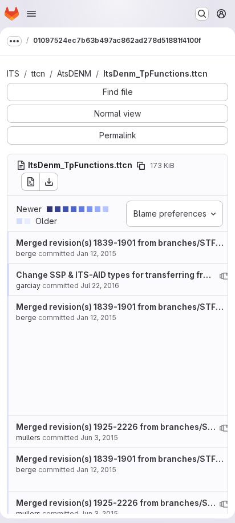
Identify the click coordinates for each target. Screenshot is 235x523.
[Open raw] (30, 182)
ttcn (38, 73)
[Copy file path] (141, 166)
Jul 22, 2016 (99, 285)
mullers (28, 437)
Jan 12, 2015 (96, 253)
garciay (28, 285)
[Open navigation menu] (31, 14)
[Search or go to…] (202, 14)
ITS (13, 73)
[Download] (49, 182)
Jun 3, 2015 (99, 437)
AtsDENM (74, 73)
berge (26, 253)
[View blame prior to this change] (224, 276)
